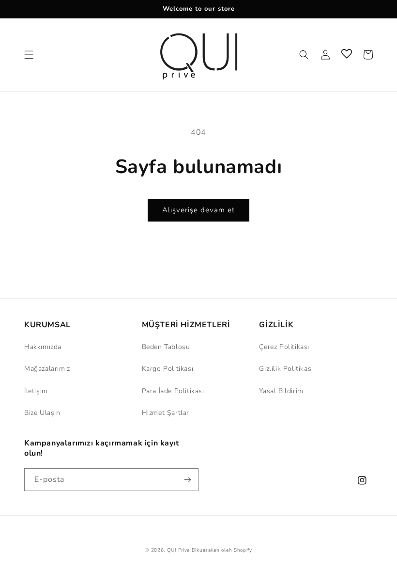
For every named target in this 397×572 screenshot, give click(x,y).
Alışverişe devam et (198, 210)
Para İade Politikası (173, 391)
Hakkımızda (42, 346)
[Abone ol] (187, 479)
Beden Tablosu (166, 346)
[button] (29, 54)
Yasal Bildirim (281, 391)
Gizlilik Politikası (286, 368)
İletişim (36, 391)
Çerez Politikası (284, 346)
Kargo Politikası (168, 368)
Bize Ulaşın (42, 412)
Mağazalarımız (47, 368)
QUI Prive (178, 550)
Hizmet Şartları (166, 412)
